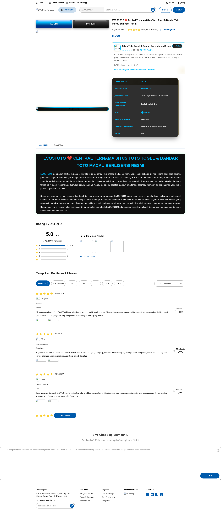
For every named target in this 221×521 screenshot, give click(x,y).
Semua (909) (43, 283)
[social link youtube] (152, 494)
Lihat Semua (65, 415)
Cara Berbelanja (108, 494)
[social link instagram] (147, 494)
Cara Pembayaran (108, 497)
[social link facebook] (156, 494)
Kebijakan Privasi (86, 494)
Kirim (209, 475)
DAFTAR (91, 23)
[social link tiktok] (161, 494)
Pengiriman (106, 501)
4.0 (84, 283)
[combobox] (170, 283)
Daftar (165, 10)
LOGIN (54, 23)
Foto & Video (58, 283)
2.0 (107, 283)
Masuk (179, 10)
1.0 (119, 283)
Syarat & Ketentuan (87, 497)
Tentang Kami (85, 501)
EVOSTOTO (153, 70)
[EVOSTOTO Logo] (45, 9)
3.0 (95, 283)
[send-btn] (72, 506)
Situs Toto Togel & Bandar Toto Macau (130, 70)
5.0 (72, 283)
